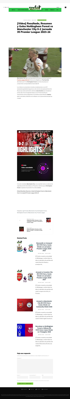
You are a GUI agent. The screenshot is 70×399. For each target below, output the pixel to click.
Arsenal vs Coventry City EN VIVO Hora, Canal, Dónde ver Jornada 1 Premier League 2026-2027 (44, 276)
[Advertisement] (35, 40)
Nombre (18, 375)
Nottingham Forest (42, 210)
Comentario (19, 358)
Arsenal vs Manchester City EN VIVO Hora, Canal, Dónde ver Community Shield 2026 (44, 304)
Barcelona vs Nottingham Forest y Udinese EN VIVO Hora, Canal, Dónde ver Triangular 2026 (44, 329)
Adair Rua (29, 20)
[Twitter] (5, 7)
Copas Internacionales (23, 9)
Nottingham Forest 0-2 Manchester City (27, 212)
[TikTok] (7, 7)
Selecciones (40, 9)
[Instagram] (8, 7)
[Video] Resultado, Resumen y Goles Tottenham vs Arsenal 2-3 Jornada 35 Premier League (34, 221)
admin (43, 253)
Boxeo (46, 9)
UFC (57, 9)
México (13, 9)
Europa (32, 9)
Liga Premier (25, 210)
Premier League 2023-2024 (42, 20)
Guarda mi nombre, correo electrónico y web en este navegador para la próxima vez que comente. (33, 380)
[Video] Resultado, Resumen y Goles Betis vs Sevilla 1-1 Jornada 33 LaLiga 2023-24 (34, 229)
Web (42, 375)
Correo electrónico (32, 375)
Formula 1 (52, 9)
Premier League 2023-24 (23, 80)
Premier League (41, 212)
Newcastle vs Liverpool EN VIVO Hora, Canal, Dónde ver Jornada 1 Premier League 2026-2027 (44, 246)
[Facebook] (4, 7)
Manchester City (33, 210)
